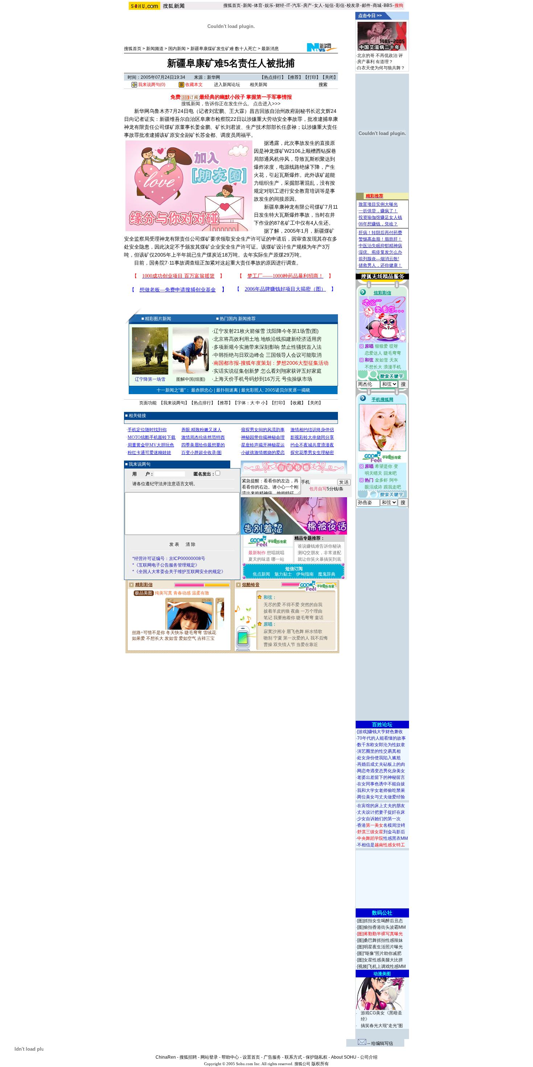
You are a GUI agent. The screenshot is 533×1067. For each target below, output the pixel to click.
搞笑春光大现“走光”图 (382, 1025)
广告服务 (272, 1057)
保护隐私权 (316, 1057)
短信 (329, 5)
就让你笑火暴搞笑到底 (319, 559)
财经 (280, 5)
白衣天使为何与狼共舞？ (381, 67)
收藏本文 (193, 84)
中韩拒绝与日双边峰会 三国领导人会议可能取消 (268, 355)
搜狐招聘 (188, 1057)
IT (288, 5)
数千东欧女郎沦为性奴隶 (381, 744)
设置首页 (251, 1057)
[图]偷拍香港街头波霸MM (381, 927)
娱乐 (269, 5)
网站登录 (209, 1057)
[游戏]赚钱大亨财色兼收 (380, 731)
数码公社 (382, 913)
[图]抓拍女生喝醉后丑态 (380, 920)
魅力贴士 (283, 574)
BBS (388, 5)
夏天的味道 (259, 559)
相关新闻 (258, 84)
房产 (307, 5)
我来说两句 (174, 402)
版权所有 (320, 1063)
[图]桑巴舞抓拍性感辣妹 (380, 940)
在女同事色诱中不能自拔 (381, 783)
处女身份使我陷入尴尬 (379, 757)
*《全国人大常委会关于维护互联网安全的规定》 (179, 571)
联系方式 (293, 1057)
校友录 (353, 5)
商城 (377, 5)
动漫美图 (382, 973)
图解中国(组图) (190, 379)
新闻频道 (155, 48)
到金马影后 (381, 831)
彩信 (340, 5)
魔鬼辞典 (326, 574)
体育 (258, 5)
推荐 (294, 77)
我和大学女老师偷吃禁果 (381, 790)
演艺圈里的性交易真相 (379, 751)
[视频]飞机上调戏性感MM (381, 966)
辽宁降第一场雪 (150, 379)
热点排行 (272, 77)
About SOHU (343, 1057)
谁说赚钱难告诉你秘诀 (319, 546)
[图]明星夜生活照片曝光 (380, 946)
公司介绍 (368, 1057)
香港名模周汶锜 (381, 825)
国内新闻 (177, 48)
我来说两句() (151, 84)
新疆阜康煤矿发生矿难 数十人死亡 (223, 48)
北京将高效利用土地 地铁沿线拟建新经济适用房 (268, 339)
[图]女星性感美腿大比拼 (380, 959)
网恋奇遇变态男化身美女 (381, 770)
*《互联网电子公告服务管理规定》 (165, 565)
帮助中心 (230, 1057)
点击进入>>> (267, 103)
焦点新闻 (261, 574)
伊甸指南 (305, 574)
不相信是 (381, 844)
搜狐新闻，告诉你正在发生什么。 (216, 103)
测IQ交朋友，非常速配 (319, 552)
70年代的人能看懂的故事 (381, 738)
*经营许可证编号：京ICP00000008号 (168, 558)
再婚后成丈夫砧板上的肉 (381, 764)
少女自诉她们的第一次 (379, 818)
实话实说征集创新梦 (236, 371)
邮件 (366, 5)
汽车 (296, 5)
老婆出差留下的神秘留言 (381, 777)
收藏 (297, 402)
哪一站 (277, 559)
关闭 (329, 77)
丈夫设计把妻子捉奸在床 (381, 812)
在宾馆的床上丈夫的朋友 (381, 805)
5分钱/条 (326, 488)
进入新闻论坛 (227, 84)
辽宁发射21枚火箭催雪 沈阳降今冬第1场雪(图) (266, 331)
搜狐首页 (232, 5)
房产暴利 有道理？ (375, 61)
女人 (318, 5)
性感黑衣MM (382, 838)
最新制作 (257, 552)
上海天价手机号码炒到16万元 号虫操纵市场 (263, 379)
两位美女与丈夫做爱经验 (381, 797)
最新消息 (270, 48)
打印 (311, 77)
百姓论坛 (382, 724)
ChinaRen (166, 1057)
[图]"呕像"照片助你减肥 (379, 953)
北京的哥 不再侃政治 (377, 55)
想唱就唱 (275, 552)
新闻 (247, 5)
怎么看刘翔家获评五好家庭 (291, 371)
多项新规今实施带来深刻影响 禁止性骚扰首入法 (268, 347)
